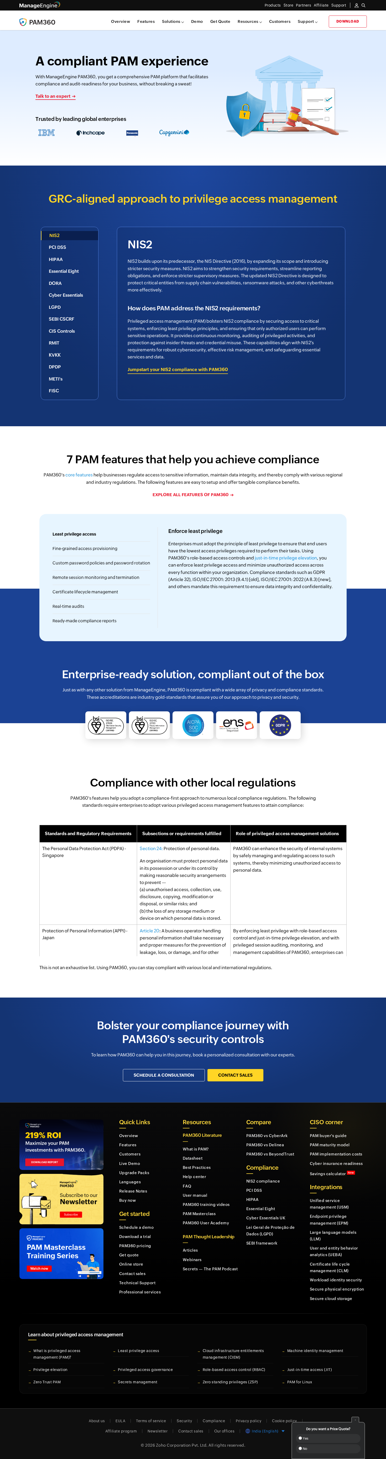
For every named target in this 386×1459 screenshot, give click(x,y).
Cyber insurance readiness (336, 1163)
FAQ (187, 1186)
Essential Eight (260, 1208)
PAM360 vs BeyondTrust (270, 1154)
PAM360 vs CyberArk (267, 1135)
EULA (120, 1421)
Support (306, 21)
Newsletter (158, 1431)
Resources (248, 21)
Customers (280, 21)
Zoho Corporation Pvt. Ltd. (182, 1445)
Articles (190, 1250)
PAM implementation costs (336, 1154)
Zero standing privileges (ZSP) (230, 1382)
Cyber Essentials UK (266, 1218)
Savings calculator (332, 1173)
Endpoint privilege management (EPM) (329, 1219)
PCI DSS (254, 1190)
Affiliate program (121, 1431)
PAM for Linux (299, 1382)
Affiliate (321, 5)
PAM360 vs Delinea (265, 1145)
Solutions (171, 21)
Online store (131, 1264)
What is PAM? (196, 1149)
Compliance (214, 1421)
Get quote (129, 1255)
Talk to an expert (52, 96)
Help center (194, 1176)
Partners (303, 5)
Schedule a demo (136, 1227)
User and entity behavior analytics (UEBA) (334, 1251)
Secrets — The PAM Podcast (210, 1269)
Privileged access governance (145, 1370)
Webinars (192, 1259)
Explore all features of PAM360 (190, 494)
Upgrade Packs (134, 1172)
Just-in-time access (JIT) (309, 1370)
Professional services (140, 1292)
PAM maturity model (330, 1145)
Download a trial (135, 1236)
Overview (120, 21)
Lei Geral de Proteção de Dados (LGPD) (270, 1230)
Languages (130, 1182)
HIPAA (252, 1199)
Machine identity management (315, 1351)
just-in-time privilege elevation (286, 558)
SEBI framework (262, 1243)
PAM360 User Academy (206, 1223)
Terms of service (151, 1421)
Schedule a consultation (164, 1075)
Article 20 (149, 930)
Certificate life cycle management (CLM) (330, 1267)
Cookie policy (284, 1421)
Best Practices (197, 1167)
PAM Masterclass (199, 1213)
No (304, 1449)
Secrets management (137, 1382)
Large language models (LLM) (333, 1235)
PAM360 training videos (206, 1204)
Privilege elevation (50, 1370)
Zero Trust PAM (47, 1382)
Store (289, 5)
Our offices (224, 1431)
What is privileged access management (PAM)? (57, 1354)
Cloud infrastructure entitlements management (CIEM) (233, 1354)
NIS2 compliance (263, 1181)
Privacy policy (248, 1421)
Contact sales (132, 1273)
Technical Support (137, 1283)
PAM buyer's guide (328, 1135)
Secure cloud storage (331, 1298)
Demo (197, 21)
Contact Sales (235, 1075)
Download (347, 21)
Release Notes (133, 1191)
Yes (305, 1438)
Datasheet (193, 1158)
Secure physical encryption (337, 1289)
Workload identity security (336, 1280)
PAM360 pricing (135, 1246)
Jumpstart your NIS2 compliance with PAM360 (178, 369)
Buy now (127, 1200)
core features (79, 474)
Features (146, 21)
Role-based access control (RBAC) (234, 1370)
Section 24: (151, 848)
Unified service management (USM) (329, 1203)
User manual (195, 1195)
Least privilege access (138, 1351)
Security (184, 1421)
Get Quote (220, 21)
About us (97, 1421)
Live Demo (129, 1163)
